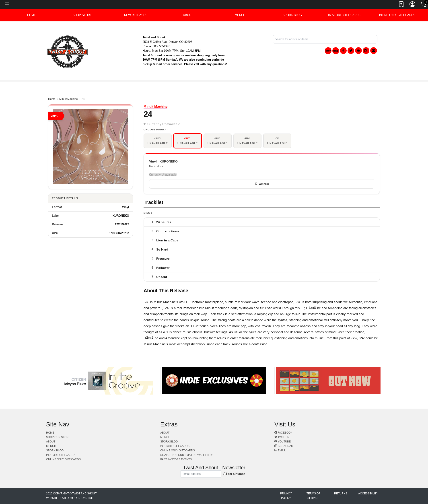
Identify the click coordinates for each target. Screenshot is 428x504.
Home (52, 99)
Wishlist (264, 183)
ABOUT (188, 15)
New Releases (135, 15)
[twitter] (351, 50)
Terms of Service (313, 496)
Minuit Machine (68, 99)
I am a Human (235, 473)
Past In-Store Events (176, 459)
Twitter (283, 437)
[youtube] (358, 50)
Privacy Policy (286, 496)
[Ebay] (328, 51)
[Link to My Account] (412, 5)
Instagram (285, 446)
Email (281, 450)
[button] (83, 15)
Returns (340, 493)
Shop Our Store (58, 437)
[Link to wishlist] (401, 5)
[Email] (373, 50)
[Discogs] (336, 51)
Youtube (284, 441)
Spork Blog (292, 15)
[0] (424, 5)
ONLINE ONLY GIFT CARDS (396, 15)
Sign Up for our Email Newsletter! (186, 455)
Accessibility (368, 493)
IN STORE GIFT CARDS (344, 15)
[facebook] (343, 50)
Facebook (284, 432)
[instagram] (366, 50)
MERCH (240, 15)
